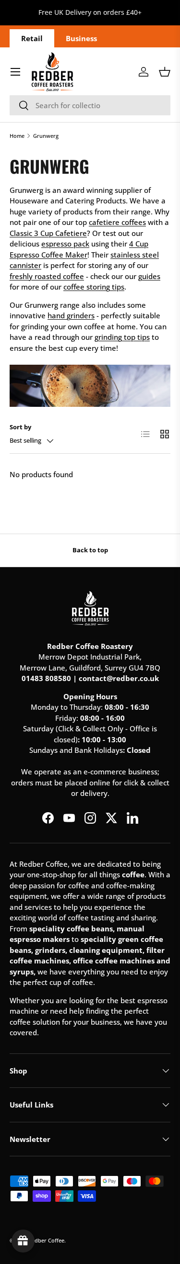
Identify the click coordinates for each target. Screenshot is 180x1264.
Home (17, 135)
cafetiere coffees (117, 222)
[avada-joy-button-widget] (23, 1241)
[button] (164, 71)
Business (81, 38)
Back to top (90, 550)
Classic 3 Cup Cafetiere (48, 233)
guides (149, 276)
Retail (32, 38)
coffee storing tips (93, 286)
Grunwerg (46, 135)
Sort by (20, 427)
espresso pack (65, 243)
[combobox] (90, 105)
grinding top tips (122, 337)
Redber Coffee (46, 1240)
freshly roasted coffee (47, 276)
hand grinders (71, 315)
